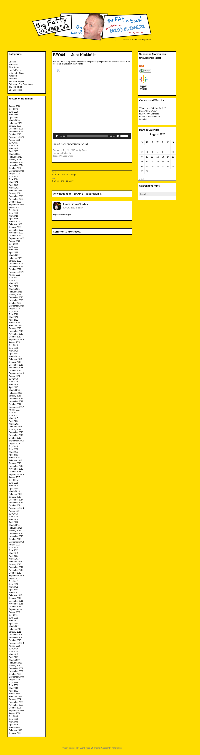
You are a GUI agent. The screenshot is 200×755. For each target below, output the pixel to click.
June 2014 (13, 516)
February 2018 (15, 393)
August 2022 (14, 241)
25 (152, 166)
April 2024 (13, 185)
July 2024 (13, 176)
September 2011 (16, 609)
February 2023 (15, 224)
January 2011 (15, 632)
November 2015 (16, 469)
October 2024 (15, 168)
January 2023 (15, 227)
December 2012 (16, 567)
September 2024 (16, 171)
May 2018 (13, 384)
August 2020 (14, 308)
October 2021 (15, 269)
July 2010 (13, 649)
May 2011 (13, 620)
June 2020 (13, 314)
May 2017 (13, 418)
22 (173, 162)
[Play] (57, 136)
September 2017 (16, 407)
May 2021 (13, 283)
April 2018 (13, 387)
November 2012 (16, 570)
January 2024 (15, 193)
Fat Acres (13, 64)
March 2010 (14, 660)
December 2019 (16, 331)
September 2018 (16, 373)
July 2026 (13, 109)
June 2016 (13, 449)
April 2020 (13, 320)
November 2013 (16, 536)
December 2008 (16, 702)
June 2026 (13, 112)
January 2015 (15, 497)
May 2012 (13, 587)
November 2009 (16, 671)
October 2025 (15, 134)
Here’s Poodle (15, 70)
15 (173, 157)
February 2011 (15, 629)
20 (163, 162)
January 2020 (15, 328)
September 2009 (16, 677)
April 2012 (13, 590)
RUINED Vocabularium (149, 116)
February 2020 (15, 325)
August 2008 (14, 713)
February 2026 (15, 123)
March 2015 (14, 491)
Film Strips (14, 67)
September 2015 (16, 474)
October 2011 (15, 606)
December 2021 (16, 263)
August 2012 (14, 578)
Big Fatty (82, 150)
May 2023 (13, 216)
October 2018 (15, 370)
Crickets (12, 62)
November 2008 (16, 705)
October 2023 (15, 202)
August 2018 (14, 376)
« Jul (141, 179)
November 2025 (16, 131)
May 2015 (13, 486)
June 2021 (13, 280)
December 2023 (16, 196)
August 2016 (14, 443)
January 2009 (15, 699)
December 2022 (16, 230)
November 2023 (16, 199)
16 (142, 162)
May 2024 (13, 182)
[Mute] (118, 136)
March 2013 (14, 559)
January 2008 (15, 733)
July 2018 (13, 379)
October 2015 (15, 471)
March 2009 (14, 694)
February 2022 (15, 258)
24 (147, 166)
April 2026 (13, 117)
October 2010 (15, 640)
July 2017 (13, 412)
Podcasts (66, 153)
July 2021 (13, 278)
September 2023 (16, 204)
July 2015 (13, 480)
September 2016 (16, 441)
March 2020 (14, 323)
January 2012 (15, 598)
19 (157, 162)
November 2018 (16, 367)
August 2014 (14, 511)
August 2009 (14, 679)
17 (147, 162)
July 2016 (13, 446)
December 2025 (16, 129)
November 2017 (16, 401)
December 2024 (16, 162)
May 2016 (13, 452)
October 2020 (15, 303)
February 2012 (15, 595)
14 (168, 157)
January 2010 (15, 665)
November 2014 (16, 502)
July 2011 (13, 615)
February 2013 (15, 561)
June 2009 (13, 685)
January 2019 (15, 362)
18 (152, 162)
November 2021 (16, 266)
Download (83, 144)
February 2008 (15, 730)
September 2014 (16, 508)
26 (157, 166)
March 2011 (14, 626)
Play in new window (69, 144)
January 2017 (15, 429)
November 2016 (16, 435)
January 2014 (15, 531)
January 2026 (15, 126)
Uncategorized (15, 90)
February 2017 (15, 427)
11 (152, 157)
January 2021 (15, 294)
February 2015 (15, 494)
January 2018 (15, 396)
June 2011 (13, 618)
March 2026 (14, 120)
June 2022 (13, 247)
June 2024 (13, 179)
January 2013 (15, 564)
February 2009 (15, 696)
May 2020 (13, 317)
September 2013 (16, 542)
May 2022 (13, 249)
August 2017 (14, 410)
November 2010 (16, 637)
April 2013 (13, 556)
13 (163, 157)
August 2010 (14, 646)
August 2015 (14, 477)
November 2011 (16, 604)
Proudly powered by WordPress (76, 748)
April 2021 (13, 286)
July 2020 (13, 311)
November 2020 (16, 300)
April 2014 (13, 522)
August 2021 (14, 275)
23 (142, 166)
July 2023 (13, 210)
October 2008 (15, 708)
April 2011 (13, 623)
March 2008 (14, 727)
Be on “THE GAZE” (148, 111)
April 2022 (13, 252)
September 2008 (16, 710)
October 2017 (15, 404)
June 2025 (13, 145)
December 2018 (16, 365)
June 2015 (13, 483)
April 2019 (13, 353)
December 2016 (16, 432)
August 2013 (14, 545)
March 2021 (14, 289)
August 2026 (14, 106)
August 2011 (14, 612)
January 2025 (15, 159)
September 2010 (16, 643)
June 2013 (13, 550)
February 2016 (15, 460)
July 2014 (13, 514)
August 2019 (14, 342)
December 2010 (16, 635)
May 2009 (13, 688)
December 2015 (16, 466)
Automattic (117, 748)
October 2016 (15, 438)
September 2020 (16, 306)
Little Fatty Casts (17, 73)
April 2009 (13, 691)
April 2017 (13, 421)
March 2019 (14, 356)
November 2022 (16, 233)
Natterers (13, 76)
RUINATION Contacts (149, 114)
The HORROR (15, 87)
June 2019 (13, 348)
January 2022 (15, 261)
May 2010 (13, 654)
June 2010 (13, 651)
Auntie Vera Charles (75, 204)
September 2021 (16, 272)
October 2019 (15, 337)
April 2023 (13, 219)
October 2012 (15, 573)
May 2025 (13, 148)
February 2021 (15, 292)
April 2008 (13, 724)
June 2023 (13, 213)
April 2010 (13, 657)
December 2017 (16, 398)
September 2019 (16, 339)
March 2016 (14, 457)
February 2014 (15, 528)
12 (157, 157)
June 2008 (13, 719)
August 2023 (14, 207)
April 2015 (13, 488)
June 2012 (13, 584)
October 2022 (15, 235)
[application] (92, 136)
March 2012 (14, 592)
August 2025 (14, 140)
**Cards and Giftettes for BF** (152, 108)
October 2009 (15, 674)
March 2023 (14, 221)
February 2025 (15, 157)
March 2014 (14, 525)
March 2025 (14, 154)
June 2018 (13, 382)
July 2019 (13, 345)
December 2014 (16, 500)
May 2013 (13, 553)
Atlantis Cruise (66, 156)
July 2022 (13, 244)
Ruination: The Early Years (21, 84)
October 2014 (15, 505)
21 (168, 162)
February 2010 (15, 663)
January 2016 (15, 463)
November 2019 (16, 334)
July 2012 (13, 581)
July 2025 (13, 143)
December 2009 (16, 668)
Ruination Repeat (16, 81)
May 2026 (13, 115)
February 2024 (15, 190)
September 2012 (16, 575)
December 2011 (16, 601)
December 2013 (16, 533)
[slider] (124, 136)
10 (147, 157)
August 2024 (14, 174)
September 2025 (16, 137)
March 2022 (14, 255)
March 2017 (14, 424)
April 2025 (13, 151)
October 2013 (15, 539)
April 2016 (13, 455)
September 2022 (16, 238)
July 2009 (13, 682)
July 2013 (13, 547)
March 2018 (14, 390)
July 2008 (13, 716)
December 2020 (16, 297)
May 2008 (13, 722)
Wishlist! (143, 119)
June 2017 (13, 415)
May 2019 (13, 351)
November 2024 (16, 165)
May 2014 (13, 519)
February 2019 (15, 359)
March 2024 (14, 188)
